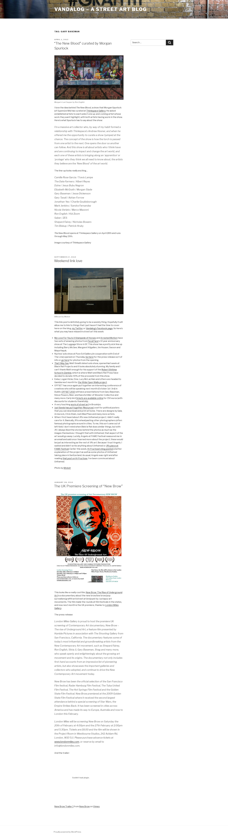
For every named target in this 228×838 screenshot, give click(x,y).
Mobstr (67, 468)
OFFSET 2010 (68, 392)
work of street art (80, 404)
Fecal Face (93, 341)
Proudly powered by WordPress (67, 832)
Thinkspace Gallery (96, 111)
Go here (90, 357)
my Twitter (77, 328)
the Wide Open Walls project (92, 382)
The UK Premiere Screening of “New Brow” (88, 486)
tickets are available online (89, 398)
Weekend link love (68, 261)
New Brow (84, 806)
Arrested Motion (108, 338)
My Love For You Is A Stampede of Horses (75, 338)
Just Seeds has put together (74, 407)
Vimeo (96, 806)
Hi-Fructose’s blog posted (100, 449)
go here (65, 360)
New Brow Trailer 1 (63, 806)
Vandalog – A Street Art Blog (100, 9)
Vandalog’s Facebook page (99, 328)
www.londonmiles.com (66, 741)
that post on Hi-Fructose (75, 458)
